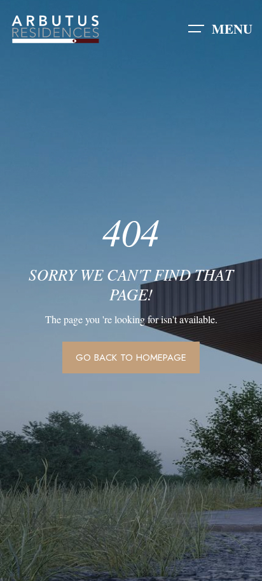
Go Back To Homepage (131, 357)
